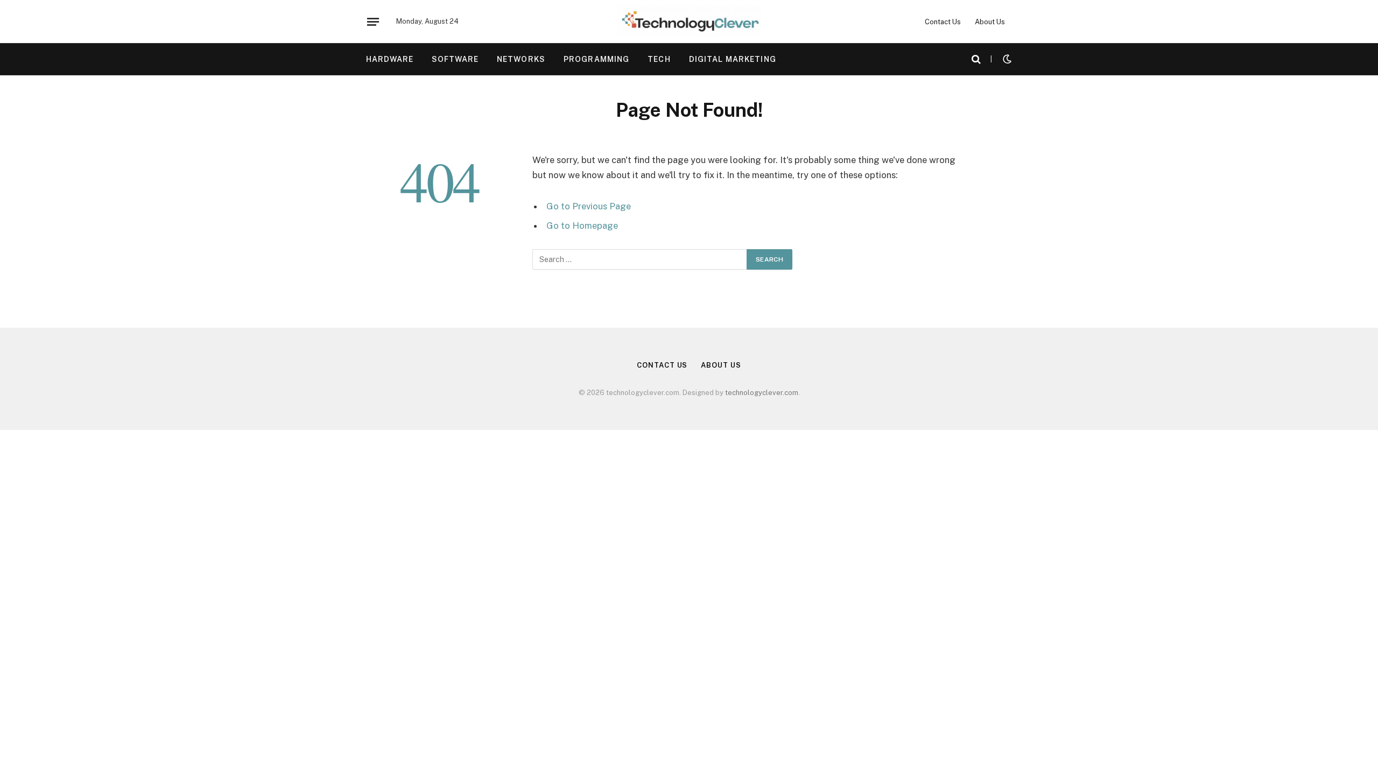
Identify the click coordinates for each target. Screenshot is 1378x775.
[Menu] (373, 21)
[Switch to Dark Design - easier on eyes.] (1006, 59)
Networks (521, 59)
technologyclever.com (761, 393)
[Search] (976, 59)
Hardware (389, 59)
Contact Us (943, 22)
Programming (596, 59)
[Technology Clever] (689, 21)
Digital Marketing (732, 59)
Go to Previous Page (588, 206)
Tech (659, 59)
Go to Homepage (582, 225)
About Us (990, 22)
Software (455, 59)
